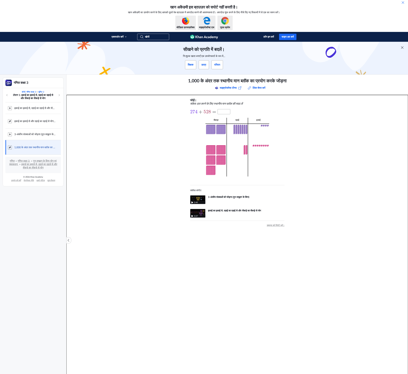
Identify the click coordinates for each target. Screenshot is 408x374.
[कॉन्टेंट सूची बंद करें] (68, 240)
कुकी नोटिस (40, 180)
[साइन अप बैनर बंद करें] (402, 47)
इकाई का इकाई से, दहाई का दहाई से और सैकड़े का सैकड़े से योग (35, 108)
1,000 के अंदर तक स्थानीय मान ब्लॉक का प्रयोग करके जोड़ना (35, 147)
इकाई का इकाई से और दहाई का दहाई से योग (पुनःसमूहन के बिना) (35, 121)
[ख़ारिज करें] (402, 2)
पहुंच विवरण (51, 180)
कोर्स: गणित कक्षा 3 (29, 92)
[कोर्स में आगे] (59, 95)
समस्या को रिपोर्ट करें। (275, 225)
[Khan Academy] (204, 37)
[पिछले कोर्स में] (7, 95)
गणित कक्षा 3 (24, 161)
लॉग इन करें (268, 37)
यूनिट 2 (41, 92)
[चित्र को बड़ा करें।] (237, 147)
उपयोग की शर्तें (16, 180)
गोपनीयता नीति (29, 180)
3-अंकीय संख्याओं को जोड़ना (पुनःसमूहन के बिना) (35, 134)
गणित (12, 161)
